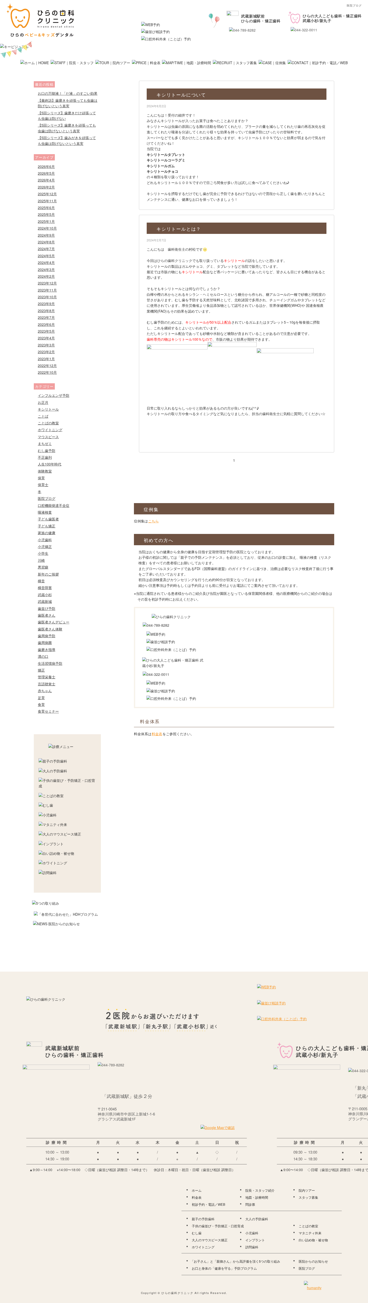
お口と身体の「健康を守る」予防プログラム (224, 1268)
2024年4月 (46, 262)
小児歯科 (45, 539)
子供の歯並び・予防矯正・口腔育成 (218, 1226)
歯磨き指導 (46, 649)
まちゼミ (45, 443)
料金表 (157, 733)
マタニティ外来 (310, 1233)
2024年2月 (46, 276)
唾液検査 (45, 512)
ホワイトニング (50, 429)
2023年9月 (46, 303)
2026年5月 (46, 173)
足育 (41, 697)
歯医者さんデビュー (53, 621)
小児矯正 (45, 546)
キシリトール (48, 409)
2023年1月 (46, 358)
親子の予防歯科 (203, 1219)
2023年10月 (47, 296)
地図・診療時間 (256, 1197)
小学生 (43, 553)
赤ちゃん (45, 690)
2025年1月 (46, 221)
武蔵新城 (45, 601)
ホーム (197, 1190)
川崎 (41, 560)
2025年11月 (47, 200)
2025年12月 (47, 193)
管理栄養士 (46, 676)
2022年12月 (47, 365)
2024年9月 (46, 235)
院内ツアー (307, 1190)
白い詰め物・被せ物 (313, 1240)
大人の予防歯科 (256, 1219)
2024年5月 (46, 255)
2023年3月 (46, 344)
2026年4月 (46, 179)
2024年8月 (46, 241)
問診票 (250, 1204)
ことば (43, 416)
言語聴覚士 (46, 683)
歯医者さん (46, 615)
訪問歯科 (251, 1247)
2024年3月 (46, 269)
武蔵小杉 (45, 594)
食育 (41, 704)
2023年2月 (46, 351)
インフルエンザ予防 (53, 395)
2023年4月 (46, 337)
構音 (41, 580)
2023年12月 (47, 283)
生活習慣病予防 (50, 663)
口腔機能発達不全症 (53, 505)
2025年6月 (46, 207)
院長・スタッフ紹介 (260, 1190)
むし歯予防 (46, 450)
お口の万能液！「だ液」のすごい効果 (67, 93)
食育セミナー (48, 711)
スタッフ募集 (308, 1197)
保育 (41, 477)
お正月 (43, 402)
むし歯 (197, 1233)
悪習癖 (43, 567)
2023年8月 (46, 310)
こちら (153, 520)
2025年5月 (46, 214)
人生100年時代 (49, 464)
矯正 (41, 670)
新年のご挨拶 (48, 574)
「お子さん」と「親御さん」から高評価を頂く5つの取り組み (235, 1261)
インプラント (255, 1240)
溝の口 (43, 656)
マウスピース (48, 436)
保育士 (43, 484)
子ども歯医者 (48, 518)
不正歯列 (45, 457)
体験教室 (45, 471)
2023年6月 (46, 324)
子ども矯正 (46, 525)
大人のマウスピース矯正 (210, 1240)
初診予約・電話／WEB (208, 1204)
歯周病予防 (46, 635)
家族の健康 (46, 532)
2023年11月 (47, 290)
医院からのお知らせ (313, 1261)
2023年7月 (46, 317)
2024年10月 (47, 228)
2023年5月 (46, 331)
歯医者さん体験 (50, 628)
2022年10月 (47, 372)
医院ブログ (46, 498)
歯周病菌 (45, 642)
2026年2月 (46, 187)
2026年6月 (46, 166)
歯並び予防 (46, 608)
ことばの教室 (48, 422)
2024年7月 (46, 248)
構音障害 (45, 587)
